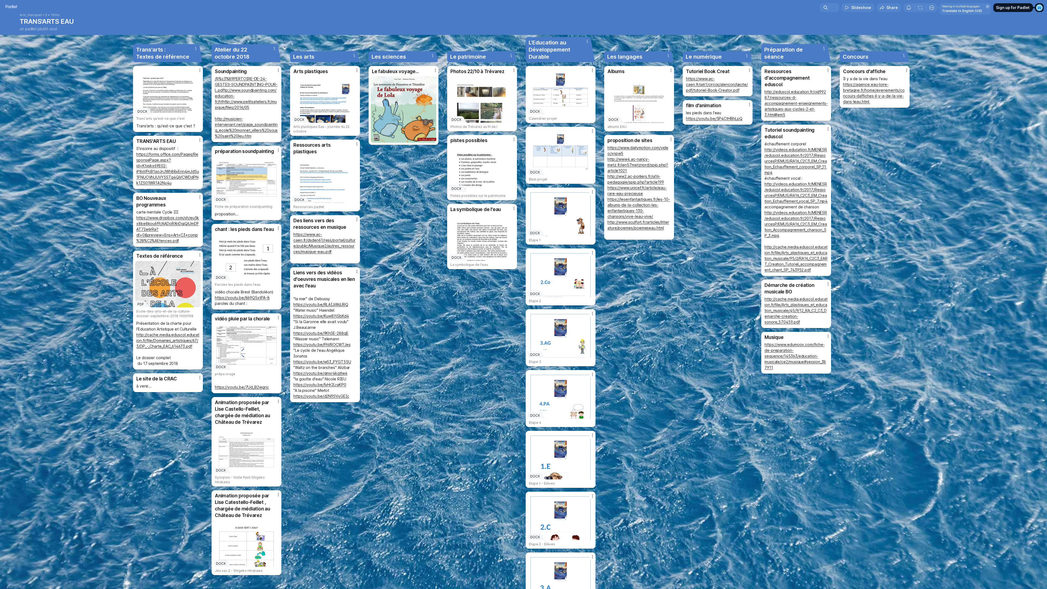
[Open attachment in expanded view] (403, 109)
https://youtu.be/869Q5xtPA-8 (242, 297)
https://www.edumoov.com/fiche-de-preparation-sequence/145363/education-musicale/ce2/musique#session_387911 (795, 356)
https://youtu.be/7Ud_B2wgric (242, 387)
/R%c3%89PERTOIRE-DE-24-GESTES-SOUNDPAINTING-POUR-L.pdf (246, 84)
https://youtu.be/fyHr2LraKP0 (319, 384)
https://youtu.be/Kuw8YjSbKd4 (321, 316)
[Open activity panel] (908, 7)
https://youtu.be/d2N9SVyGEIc (321, 396)
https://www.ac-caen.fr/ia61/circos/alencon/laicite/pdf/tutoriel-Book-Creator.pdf (717, 84)
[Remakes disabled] (920, 7)
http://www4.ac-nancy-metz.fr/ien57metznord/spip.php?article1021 (637, 165)
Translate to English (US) (962, 11)
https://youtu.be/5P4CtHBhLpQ (714, 118)
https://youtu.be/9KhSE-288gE (320, 333)
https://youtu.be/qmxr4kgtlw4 (320, 373)
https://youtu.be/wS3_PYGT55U (322, 361)
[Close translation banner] (987, 6)
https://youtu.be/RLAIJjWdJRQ (320, 304)
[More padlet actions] (931, 7)
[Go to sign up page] (1039, 7)
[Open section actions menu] (196, 48)
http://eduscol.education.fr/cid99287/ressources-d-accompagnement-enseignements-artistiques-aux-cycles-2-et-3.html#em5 (796, 103)
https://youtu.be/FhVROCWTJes (322, 344)
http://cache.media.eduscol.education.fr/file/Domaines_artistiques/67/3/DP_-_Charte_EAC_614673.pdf (167, 340)
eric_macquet (31, 15)
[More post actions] (200, 70)
